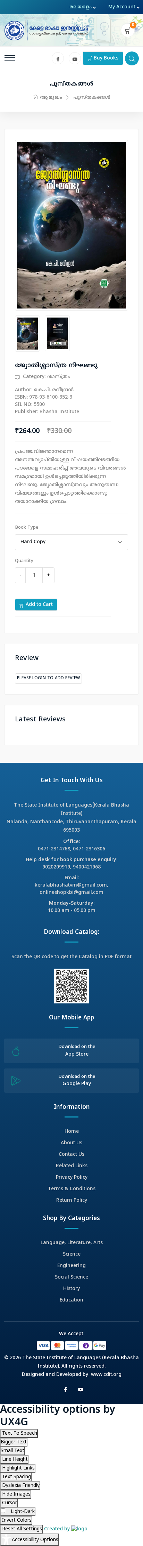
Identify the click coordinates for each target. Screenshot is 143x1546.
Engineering (71, 1266)
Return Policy (71, 1200)
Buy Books (105, 58)
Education (71, 1300)
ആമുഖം (50, 98)
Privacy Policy (71, 1177)
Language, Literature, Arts (72, 1243)
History (71, 1289)
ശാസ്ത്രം (58, 377)
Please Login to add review (48, 678)
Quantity (24, 561)
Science (72, 1254)
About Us (71, 1143)
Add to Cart (38, 605)
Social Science (71, 1277)
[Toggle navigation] (9, 58)
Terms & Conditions (71, 1189)
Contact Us (71, 1155)
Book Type (26, 527)
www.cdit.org (106, 1375)
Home (72, 1132)
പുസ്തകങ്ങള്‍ (91, 98)
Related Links (71, 1166)
